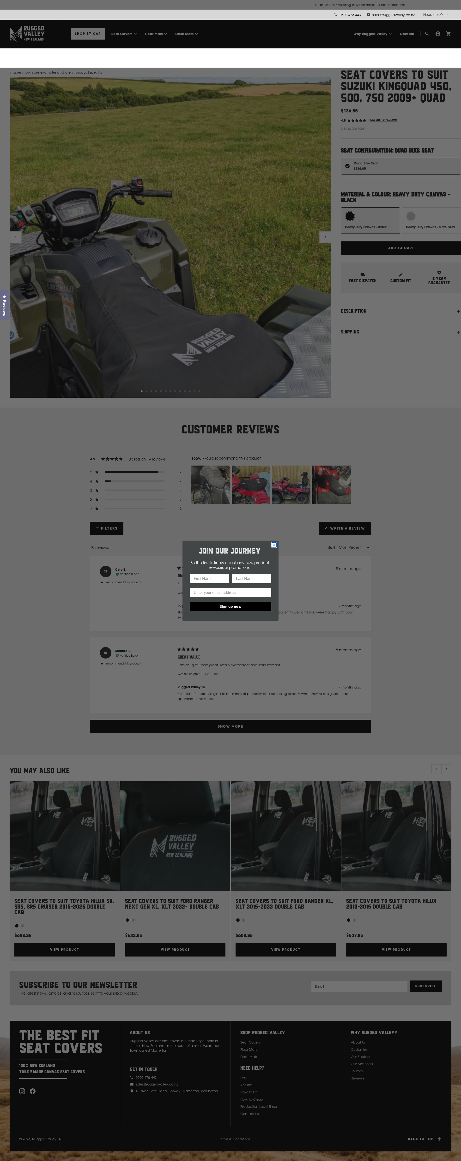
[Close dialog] (274, 545)
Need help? (433, 14)
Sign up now (230, 606)
